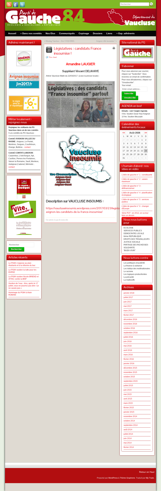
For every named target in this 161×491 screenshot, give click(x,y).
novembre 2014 (130, 416)
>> (145, 132)
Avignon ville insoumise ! (105, 41)
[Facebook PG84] (15, 4)
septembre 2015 (131, 381)
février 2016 (129, 359)
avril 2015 (128, 399)
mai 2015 (128, 394)
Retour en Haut (146, 472)
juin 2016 (128, 341)
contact (27, 147)
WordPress (113, 478)
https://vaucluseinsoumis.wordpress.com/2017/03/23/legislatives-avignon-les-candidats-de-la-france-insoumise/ (86, 210)
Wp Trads (150, 478)
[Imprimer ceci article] (114, 48)
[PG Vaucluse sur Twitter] (22, 4)
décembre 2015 (130, 368)
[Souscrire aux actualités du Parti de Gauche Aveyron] (9, 4)
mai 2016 (128, 346)
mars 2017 (128, 310)
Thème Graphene (127, 478)
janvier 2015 (129, 412)
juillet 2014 (128, 434)
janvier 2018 (129, 293)
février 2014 (129, 447)
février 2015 (129, 407)
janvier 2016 (129, 363)
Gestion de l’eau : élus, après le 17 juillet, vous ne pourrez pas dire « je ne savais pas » (23, 285)
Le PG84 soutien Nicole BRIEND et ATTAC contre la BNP (23, 277)
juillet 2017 (128, 297)
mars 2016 (128, 355)
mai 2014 (128, 443)
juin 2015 (128, 390)
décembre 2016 (130, 319)
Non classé (53, 57)
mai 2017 (128, 306)
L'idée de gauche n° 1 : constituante (137, 175)
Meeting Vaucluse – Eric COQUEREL (60, 41)
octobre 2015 (129, 377)
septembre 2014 (131, 425)
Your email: (126, 85)
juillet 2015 (128, 385)
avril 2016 (128, 350)
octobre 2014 (129, 421)
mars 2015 (128, 403)
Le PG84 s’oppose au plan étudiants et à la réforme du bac (21, 264)
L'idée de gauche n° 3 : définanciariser (131, 187)
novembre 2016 (130, 324)
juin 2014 (128, 438)
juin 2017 (128, 302)
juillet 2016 (128, 337)
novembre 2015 (130, 372)
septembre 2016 (131, 333)
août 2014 (128, 430)
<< (123, 132)
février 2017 (129, 315)
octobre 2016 (129, 328)
